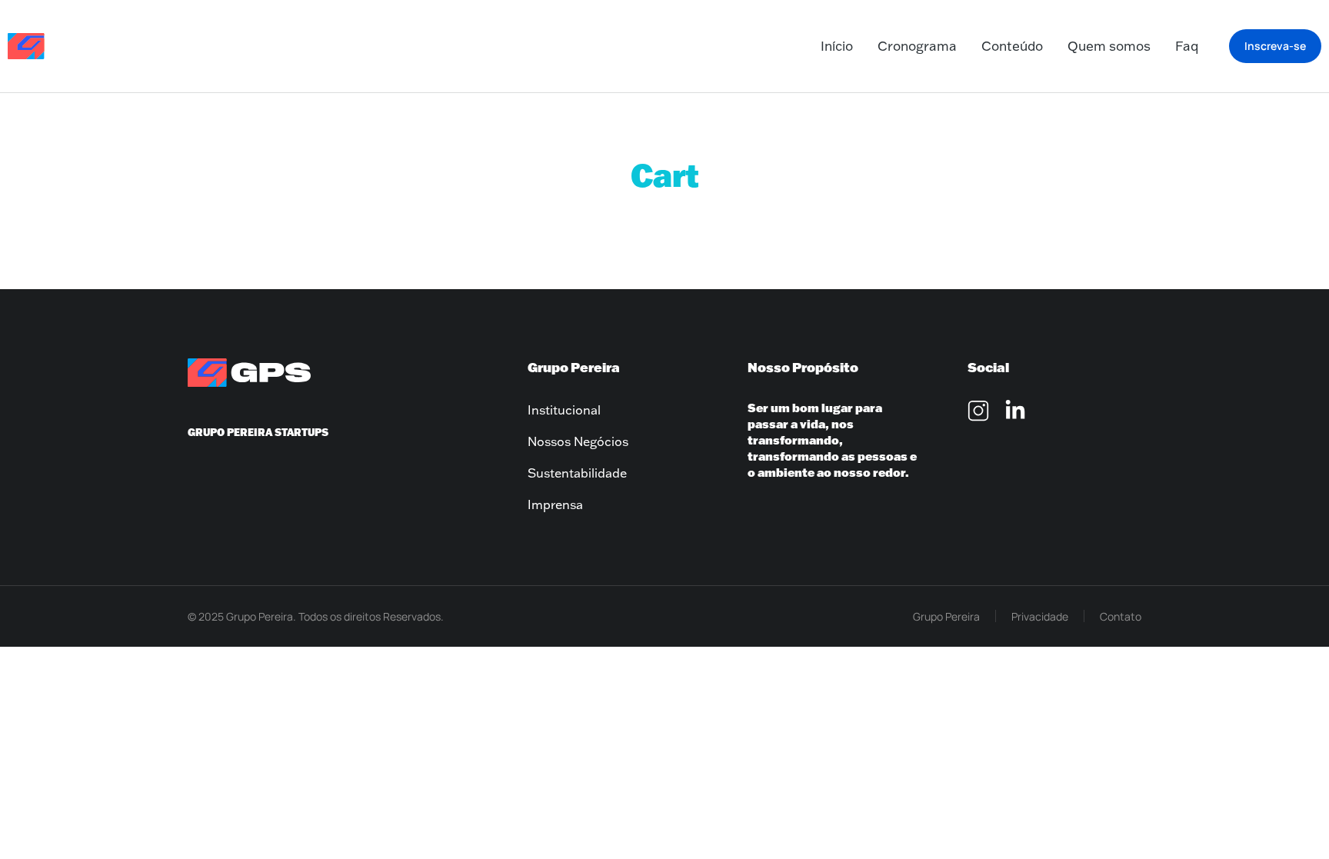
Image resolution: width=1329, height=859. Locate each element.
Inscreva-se (1275, 45)
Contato (1120, 616)
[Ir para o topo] (1291, 821)
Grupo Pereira (946, 616)
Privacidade (1039, 616)
